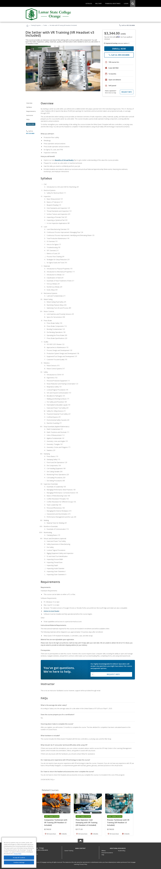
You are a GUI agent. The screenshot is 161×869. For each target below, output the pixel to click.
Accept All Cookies (19, 857)
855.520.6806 (30, 133)
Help (103, 855)
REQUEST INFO (126, 92)
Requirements (31, 111)
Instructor (29, 115)
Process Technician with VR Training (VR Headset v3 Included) (118, 822)
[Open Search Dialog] (132, 3)
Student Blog (121, 850)
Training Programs (36, 25)
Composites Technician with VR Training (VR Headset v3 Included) (55, 822)
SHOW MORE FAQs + (48, 780)
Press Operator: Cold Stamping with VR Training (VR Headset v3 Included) (86, 822)
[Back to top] (80, 848)
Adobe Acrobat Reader (51, 611)
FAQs (28, 119)
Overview (29, 103)
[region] (18, 852)
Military (104, 850)
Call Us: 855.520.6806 (127, 25)
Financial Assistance (107, 852)
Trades (45, 25)
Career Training (68, 850)
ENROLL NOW (119, 48)
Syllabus (29, 107)
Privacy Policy (83, 864)
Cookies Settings (19, 862)
